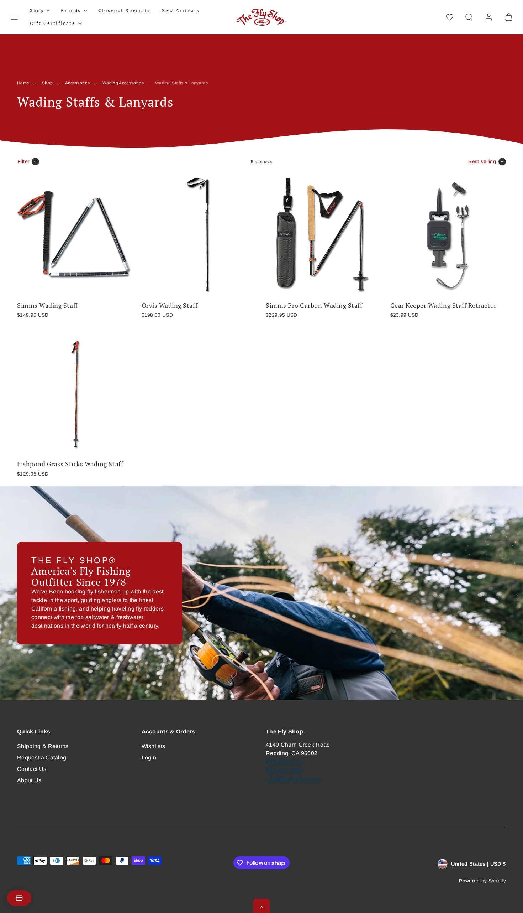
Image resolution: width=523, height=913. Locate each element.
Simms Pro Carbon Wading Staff (314, 305)
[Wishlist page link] (449, 17)
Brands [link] (71, 10)
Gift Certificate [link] (53, 23)
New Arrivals (181, 10)
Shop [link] (37, 10)
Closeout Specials (124, 10)
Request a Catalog (41, 757)
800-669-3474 (284, 762)
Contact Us (31, 769)
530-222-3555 (284, 770)
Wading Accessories (123, 83)
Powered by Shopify (482, 880)
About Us (29, 780)
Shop (47, 83)
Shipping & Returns (43, 746)
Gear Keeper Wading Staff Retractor (443, 305)
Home (23, 83)
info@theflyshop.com (293, 779)
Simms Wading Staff (47, 305)
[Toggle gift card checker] (19, 898)
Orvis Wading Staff (170, 305)
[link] (488, 17)
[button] (14, 17)
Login (149, 757)
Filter (23, 161)
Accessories (77, 83)
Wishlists (153, 746)
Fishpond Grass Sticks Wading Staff (70, 464)
